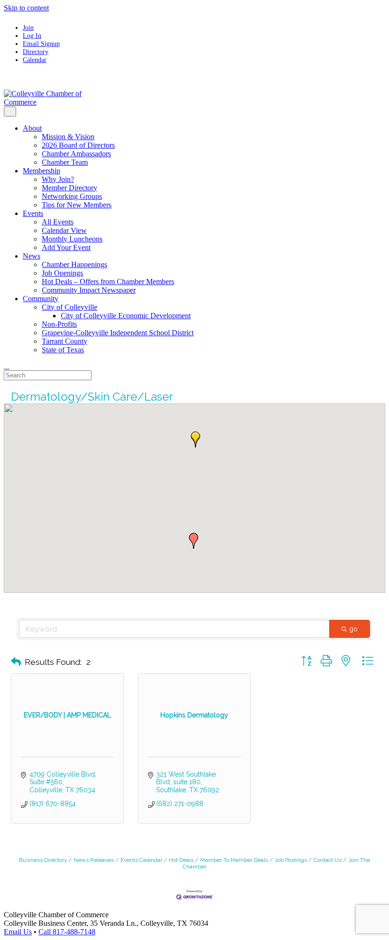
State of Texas (63, 350)
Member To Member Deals (234, 860)
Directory (35, 51)
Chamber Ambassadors (76, 154)
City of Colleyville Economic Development (126, 316)
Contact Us (328, 860)
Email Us (18, 932)
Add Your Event (66, 247)
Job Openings (62, 273)
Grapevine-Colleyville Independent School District (118, 333)
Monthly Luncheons (72, 239)
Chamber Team (65, 162)
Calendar (34, 59)
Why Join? (58, 179)
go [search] (353, 629)
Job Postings (291, 860)
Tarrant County (64, 341)
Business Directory (43, 860)
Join (28, 27)
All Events (58, 222)
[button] (195, 439)
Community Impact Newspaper (89, 290)
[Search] (6, 366)
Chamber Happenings (74, 264)
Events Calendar (141, 860)
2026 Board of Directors (78, 145)
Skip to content (26, 8)
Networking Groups (72, 196)
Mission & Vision (68, 137)
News (31, 256)
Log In (32, 35)
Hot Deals (181, 860)
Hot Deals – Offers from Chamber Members (108, 282)
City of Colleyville (69, 307)
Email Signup (41, 43)
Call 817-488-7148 (66, 932)
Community (40, 299)
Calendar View (64, 230)
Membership (41, 171)
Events (33, 213)
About (32, 128)
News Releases (94, 860)
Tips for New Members (76, 205)
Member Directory (69, 188)
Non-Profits (59, 324)
